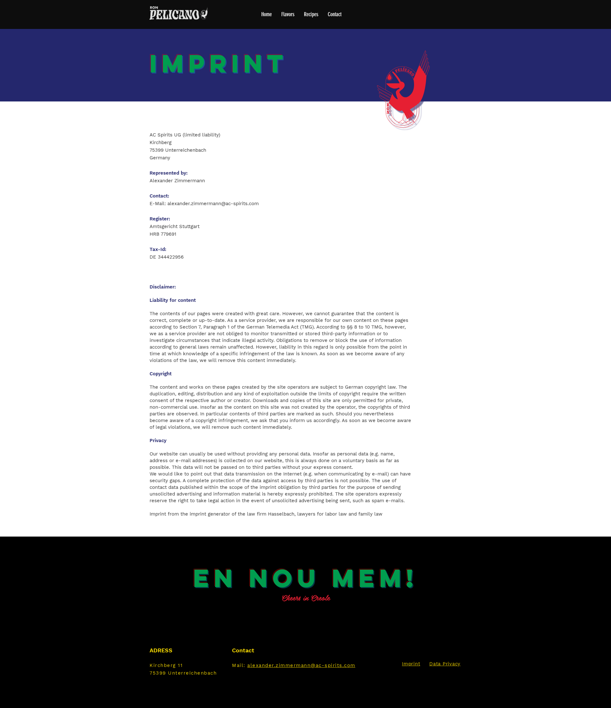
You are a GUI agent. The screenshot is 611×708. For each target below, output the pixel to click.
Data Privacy (444, 664)
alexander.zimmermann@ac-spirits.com (213, 203)
